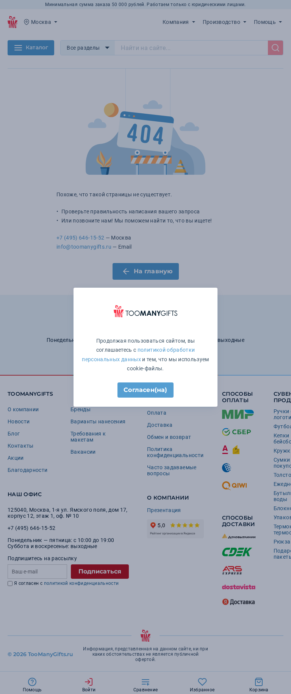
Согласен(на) (145, 389)
